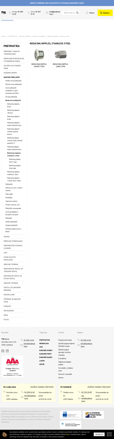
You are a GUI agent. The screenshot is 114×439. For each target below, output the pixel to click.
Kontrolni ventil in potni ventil (13, 277)
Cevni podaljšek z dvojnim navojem (11, 213)
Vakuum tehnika (11, 283)
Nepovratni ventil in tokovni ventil (13, 270)
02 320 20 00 (86, 392)
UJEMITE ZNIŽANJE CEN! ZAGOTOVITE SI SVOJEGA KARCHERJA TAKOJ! (57, 3)
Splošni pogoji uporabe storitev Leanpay (64, 352)
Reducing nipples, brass (13, 105)
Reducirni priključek (39, 36)
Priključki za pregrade (13, 208)
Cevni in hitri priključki (10, 258)
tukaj (67, 434)
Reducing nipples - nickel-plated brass (14, 123)
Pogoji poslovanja (65, 340)
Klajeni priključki (11, 225)
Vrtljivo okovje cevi (12, 205)
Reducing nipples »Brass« (13, 111)
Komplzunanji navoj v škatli (13, 230)
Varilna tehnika (11, 264)
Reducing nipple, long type (15, 166)
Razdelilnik (9, 294)
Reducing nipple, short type (15, 160)
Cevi (5, 253)
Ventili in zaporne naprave (12, 288)
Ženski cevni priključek (13, 84)
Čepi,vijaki (9, 194)
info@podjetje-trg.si (30, 344)
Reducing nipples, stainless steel (58, 36)
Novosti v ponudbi (65, 374)
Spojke (7, 236)
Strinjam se (99, 434)
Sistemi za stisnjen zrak (12, 66)
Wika (6, 315)
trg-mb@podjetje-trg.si (87, 398)
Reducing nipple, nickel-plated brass (14, 148)
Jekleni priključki (11, 222)
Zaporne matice (11, 201)
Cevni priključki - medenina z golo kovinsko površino (12, 90)
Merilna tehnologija (13, 241)
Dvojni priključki (11, 97)
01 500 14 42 (29, 340)
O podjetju (62, 358)
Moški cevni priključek (13, 81)
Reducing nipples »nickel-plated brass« (13, 131)
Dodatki (7, 306)
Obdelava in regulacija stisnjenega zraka (14, 59)
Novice (60, 377)
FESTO (6, 319)
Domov (3, 36)
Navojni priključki (24, 36)
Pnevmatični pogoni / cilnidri (13, 246)
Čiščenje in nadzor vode (12, 300)
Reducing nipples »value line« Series (14, 179)
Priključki (8, 218)
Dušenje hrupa (10, 73)
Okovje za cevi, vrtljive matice (13, 189)
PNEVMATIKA (12, 36)
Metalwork (9, 311)
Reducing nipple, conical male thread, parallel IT (14, 140)
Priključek (8, 184)
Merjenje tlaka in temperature (11, 52)
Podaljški (8, 197)
